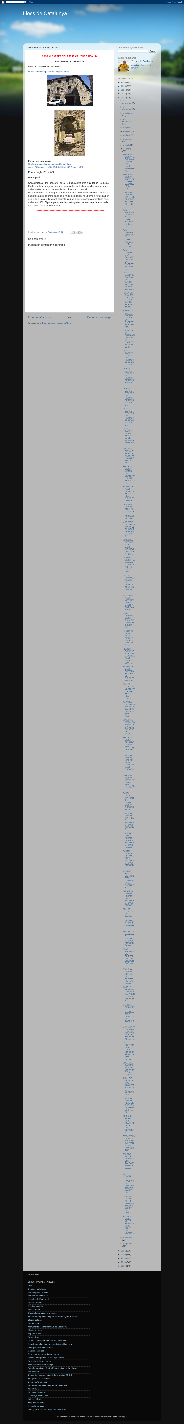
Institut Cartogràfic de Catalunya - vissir (46, 1358)
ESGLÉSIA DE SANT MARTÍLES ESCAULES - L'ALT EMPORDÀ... (128, 821)
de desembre (127, 102)
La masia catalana (36, 1392)
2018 (123, 1262)
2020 (123, 1255)
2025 (123, 86)
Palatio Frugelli (35, 1303)
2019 (123, 1258)
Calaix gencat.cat (36, 1351)
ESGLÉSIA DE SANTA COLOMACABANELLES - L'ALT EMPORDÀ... (129, 163)
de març (127, 149)
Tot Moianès (33, 1371)
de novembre (127, 108)
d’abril (126, 145)
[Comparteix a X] (76, 232)
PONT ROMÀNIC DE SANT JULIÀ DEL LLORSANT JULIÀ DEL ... (129, 620)
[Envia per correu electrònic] (71, 232)
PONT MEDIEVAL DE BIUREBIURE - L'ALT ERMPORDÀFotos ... (129, 957)
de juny (127, 135)
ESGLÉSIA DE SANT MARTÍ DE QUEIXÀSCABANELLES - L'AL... (129, 182)
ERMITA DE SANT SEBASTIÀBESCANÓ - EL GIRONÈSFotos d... (129, 494)
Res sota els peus (36, 1406)
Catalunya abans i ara (38, 1396)
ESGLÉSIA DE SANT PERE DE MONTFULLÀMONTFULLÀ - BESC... (129, 456)
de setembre (126, 120)
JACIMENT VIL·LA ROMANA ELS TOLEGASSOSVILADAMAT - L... (128, 1162)
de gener (127, 1244)
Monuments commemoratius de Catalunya (47, 1327)
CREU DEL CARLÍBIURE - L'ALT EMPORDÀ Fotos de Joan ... (129, 1069)
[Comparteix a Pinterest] (81, 232)
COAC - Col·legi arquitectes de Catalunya (47, 1341)
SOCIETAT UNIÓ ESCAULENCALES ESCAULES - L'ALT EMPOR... (128, 840)
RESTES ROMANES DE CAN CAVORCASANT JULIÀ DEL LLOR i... (129, 656)
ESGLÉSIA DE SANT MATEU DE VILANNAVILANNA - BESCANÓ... (129, 475)
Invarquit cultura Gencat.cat (40, 1347)
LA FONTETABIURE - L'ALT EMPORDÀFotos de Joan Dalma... (128, 1051)
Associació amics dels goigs (40, 1365)
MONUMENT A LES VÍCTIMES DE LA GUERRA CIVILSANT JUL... (129, 602)
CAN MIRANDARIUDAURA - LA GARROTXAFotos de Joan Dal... (128, 218)
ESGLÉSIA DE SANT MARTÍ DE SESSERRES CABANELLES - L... (129, 199)
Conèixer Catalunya (37, 1289)
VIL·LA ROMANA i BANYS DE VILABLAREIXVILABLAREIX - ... (129, 583)
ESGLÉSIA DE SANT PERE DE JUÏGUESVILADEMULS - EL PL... (128, 1105)
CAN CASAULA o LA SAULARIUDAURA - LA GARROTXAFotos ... (128, 259)
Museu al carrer (35, 1330)
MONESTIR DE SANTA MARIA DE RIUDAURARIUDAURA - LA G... (129, 529)
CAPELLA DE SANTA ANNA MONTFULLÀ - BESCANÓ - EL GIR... (129, 511)
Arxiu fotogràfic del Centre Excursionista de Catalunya (52, 1368)
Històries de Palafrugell (38, 1299)
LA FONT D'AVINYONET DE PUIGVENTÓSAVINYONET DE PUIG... (128, 1204)
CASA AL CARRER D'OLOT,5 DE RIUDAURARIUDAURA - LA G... (128, 376)
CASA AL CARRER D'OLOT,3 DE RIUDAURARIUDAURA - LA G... (128, 396)
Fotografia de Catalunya (39, 1378)
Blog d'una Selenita (37, 1403)
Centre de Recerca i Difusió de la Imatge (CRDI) (50, 1375)
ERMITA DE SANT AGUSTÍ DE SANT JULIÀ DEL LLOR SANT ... (129, 638)
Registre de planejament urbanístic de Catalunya (50, 1344)
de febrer (127, 1238)
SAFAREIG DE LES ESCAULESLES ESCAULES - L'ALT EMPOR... (128, 898)
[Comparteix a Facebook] (79, 232)
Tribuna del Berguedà (38, 1296)
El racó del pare (35, 1320)
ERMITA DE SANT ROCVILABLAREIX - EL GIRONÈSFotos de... (129, 674)
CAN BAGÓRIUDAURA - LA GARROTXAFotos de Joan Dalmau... (128, 281)
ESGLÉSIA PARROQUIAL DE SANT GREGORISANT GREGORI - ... (128, 763)
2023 (123, 94)
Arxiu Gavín (33, 1389)
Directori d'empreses (37, 1382)
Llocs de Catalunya (45, 13)
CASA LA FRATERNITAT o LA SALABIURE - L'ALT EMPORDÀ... (129, 994)
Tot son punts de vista (38, 1292)
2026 (123, 82)
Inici (69, 317)
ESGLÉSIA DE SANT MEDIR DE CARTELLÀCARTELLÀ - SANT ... (129, 782)
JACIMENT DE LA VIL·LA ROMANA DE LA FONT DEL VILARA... (128, 1224)
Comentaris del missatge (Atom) (56, 323)
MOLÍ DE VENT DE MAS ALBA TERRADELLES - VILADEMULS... (129, 1086)
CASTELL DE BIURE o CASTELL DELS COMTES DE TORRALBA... (128, 1014)
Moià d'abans (34, 1309)
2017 (123, 1266)
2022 (123, 98)
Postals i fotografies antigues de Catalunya (47, 1385)
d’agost (127, 128)
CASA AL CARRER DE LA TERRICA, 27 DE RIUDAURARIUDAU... (128, 437)
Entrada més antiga (99, 317)
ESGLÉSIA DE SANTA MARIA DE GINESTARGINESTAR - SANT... (129, 727)
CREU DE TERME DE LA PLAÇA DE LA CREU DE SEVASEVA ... (129, 1124)
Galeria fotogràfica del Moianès (42, 1313)
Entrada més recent (40, 317)
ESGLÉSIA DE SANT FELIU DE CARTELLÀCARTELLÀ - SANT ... (129, 745)
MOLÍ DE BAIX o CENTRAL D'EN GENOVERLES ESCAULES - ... (128, 879)
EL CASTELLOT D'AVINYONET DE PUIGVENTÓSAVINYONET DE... (128, 1183)
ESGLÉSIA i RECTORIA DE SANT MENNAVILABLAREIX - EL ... (128, 547)
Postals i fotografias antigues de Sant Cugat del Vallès (52, 1316)
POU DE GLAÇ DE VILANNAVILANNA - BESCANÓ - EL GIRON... (129, 691)
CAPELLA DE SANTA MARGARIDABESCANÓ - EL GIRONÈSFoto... (129, 565)
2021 (123, 1251)
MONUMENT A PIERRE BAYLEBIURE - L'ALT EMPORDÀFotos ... (129, 1033)
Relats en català (35, 1306)
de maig (127, 139)
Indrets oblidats (35, 1399)
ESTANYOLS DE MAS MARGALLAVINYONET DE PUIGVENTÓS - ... (129, 1143)
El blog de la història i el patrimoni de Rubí (47, 1409)
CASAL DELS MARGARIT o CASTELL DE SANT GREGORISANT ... (128, 801)
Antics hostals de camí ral (39, 1361)
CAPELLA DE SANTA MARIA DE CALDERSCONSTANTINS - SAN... (129, 709)
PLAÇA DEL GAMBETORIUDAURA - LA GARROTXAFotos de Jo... (128, 300)
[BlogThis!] (73, 232)
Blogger (123, 1417)
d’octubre (127, 113)
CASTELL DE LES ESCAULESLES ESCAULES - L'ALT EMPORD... (128, 859)
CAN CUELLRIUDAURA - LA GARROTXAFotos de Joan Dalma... (128, 238)
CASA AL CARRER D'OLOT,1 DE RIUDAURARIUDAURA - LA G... (128, 417)
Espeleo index (34, 1334)
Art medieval (33, 1337)
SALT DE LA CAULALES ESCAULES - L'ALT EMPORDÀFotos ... (128, 938)
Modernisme (33, 1323)
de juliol (127, 131)
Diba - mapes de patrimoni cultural (43, 1354)
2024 (123, 90)
